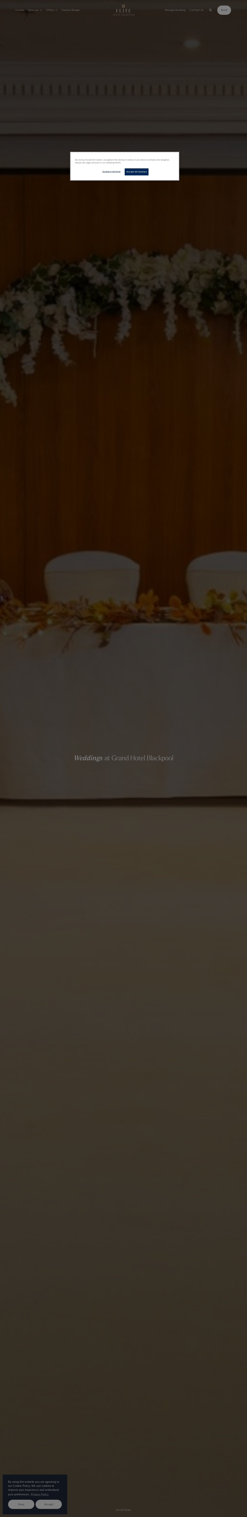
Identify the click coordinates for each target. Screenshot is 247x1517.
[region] (124, 166)
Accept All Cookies (137, 172)
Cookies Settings (111, 171)
